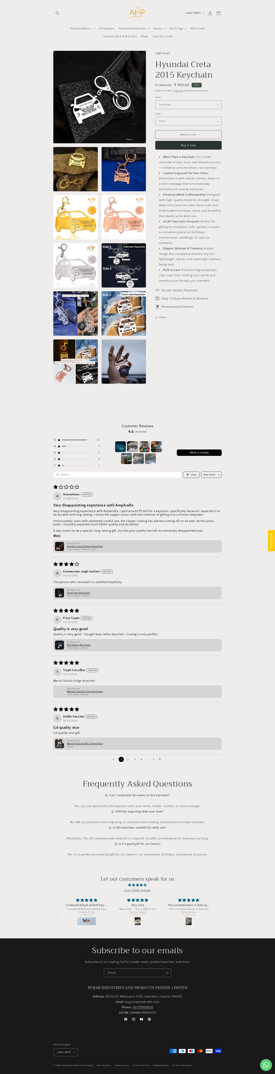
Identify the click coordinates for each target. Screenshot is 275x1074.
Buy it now (188, 145)
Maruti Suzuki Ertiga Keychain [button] (85, 691)
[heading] (188, 218)
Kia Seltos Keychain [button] (79, 645)
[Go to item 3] (144, 446)
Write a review (199, 452)
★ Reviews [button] (271, 540)
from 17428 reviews (137, 890)
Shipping (178, 90)
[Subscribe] (167, 972)
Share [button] (162, 317)
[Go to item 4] (156, 446)
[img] (137, 885)
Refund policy (104, 1065)
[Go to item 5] (126, 458)
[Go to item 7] (150, 458)
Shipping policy (161, 1065)
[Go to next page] (161, 759)
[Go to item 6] (138, 458)
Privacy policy (122, 1065)
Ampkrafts (67, 1065)
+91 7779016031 (142, 1007)
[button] (57, 13)
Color (158, 113)
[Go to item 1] (120, 446)
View (158, 97)
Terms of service (141, 1065)
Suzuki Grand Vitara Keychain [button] (85, 546)
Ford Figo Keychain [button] (78, 592)
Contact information (182, 1065)
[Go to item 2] (132, 446)
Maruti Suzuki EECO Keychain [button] (85, 743)
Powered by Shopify (83, 1065)
